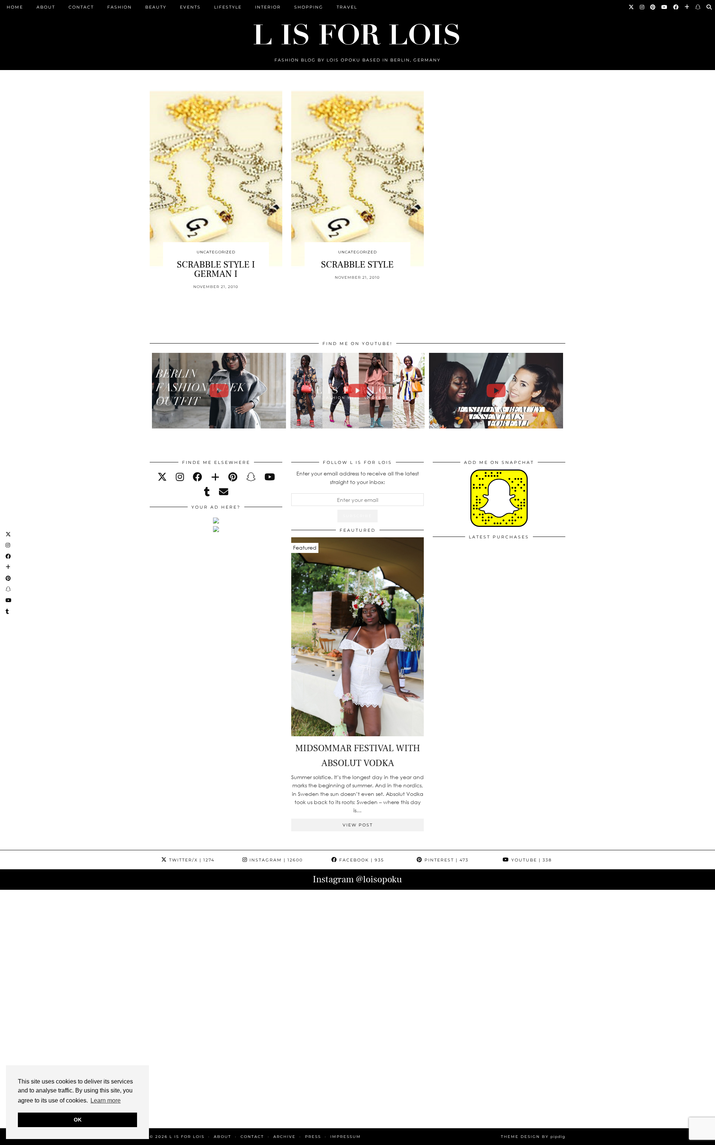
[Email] (223, 491)
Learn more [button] (105, 1100)
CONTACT (81, 7)
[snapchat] (250, 477)
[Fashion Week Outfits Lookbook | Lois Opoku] (357, 390)
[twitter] (162, 477)
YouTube (530, 860)
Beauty (155, 7)
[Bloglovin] (687, 7)
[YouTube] (664, 7)
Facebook (360, 860)
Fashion (119, 7)
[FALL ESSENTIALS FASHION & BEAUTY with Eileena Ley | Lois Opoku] (496, 390)
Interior (268, 7)
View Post (358, 825)
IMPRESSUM (345, 1136)
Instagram (275, 860)
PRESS (313, 1136)
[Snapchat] (698, 7)
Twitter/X (190, 860)
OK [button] (78, 1120)
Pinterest (445, 860)
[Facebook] (676, 7)
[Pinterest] (653, 7)
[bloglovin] (215, 477)
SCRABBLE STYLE (357, 265)
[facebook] (197, 477)
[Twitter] (632, 7)
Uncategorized (216, 252)
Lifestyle (228, 7)
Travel (347, 7)
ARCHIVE (284, 1136)
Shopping (308, 7)
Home (15, 7)
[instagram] (180, 477)
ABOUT (45, 7)
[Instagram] (642, 7)
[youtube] (269, 477)
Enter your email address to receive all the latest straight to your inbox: (357, 477)
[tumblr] (207, 491)
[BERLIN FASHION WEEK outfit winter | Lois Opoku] (219, 390)
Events (190, 7)
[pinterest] (232, 477)
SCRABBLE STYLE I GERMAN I (216, 269)
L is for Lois (186, 1136)
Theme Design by (533, 1136)
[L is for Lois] (357, 31)
